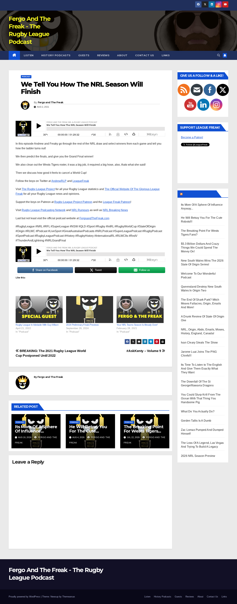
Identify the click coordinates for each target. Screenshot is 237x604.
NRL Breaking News (115, 210)
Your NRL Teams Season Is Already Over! (137, 324)
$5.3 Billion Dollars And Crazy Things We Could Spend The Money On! (200, 247)
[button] (218, 55)
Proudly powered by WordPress (25, 596)
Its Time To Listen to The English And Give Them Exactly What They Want (201, 368)
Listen (29, 55)
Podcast (26, 77)
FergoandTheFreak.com (94, 218)
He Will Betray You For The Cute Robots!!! (88, 431)
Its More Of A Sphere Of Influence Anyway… (36, 431)
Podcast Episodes (199, 194)
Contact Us (144, 55)
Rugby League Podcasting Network (43, 210)
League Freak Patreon (116, 201)
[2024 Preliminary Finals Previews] (89, 309)
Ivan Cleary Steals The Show (199, 342)
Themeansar (68, 596)
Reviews (103, 55)
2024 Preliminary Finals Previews (82, 324)
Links (166, 55)
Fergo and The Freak (50, 102)
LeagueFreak (81, 180)
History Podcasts (56, 55)
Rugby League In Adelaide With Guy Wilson (37, 324)
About (122, 55)
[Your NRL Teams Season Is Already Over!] (140, 309)
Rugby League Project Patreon (73, 201)
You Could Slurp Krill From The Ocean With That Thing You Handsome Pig (201, 398)
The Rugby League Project (38, 189)
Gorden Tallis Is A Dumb (196, 420)
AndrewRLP (58, 180)
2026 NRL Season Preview (198, 455)
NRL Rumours (80, 210)
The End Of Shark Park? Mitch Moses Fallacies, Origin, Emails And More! (201, 303)
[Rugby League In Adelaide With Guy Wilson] (39, 309)
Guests (84, 55)
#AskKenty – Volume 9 (144, 351)
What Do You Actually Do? (197, 411)
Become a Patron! (192, 137)
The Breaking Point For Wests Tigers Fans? (143, 431)
